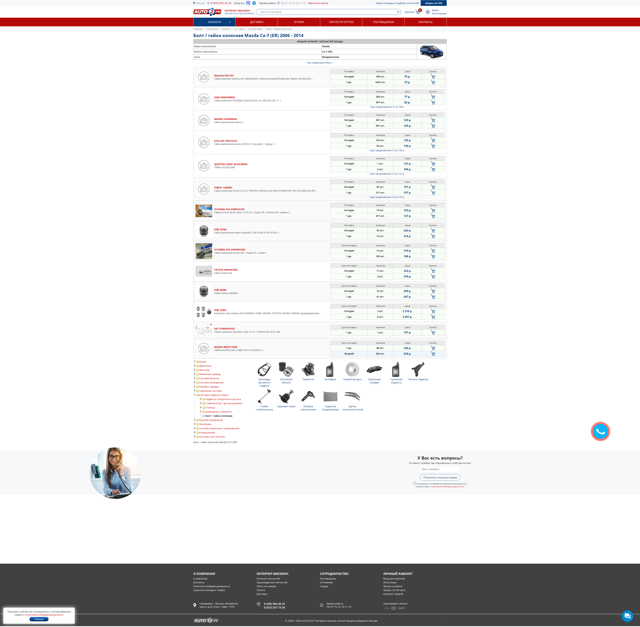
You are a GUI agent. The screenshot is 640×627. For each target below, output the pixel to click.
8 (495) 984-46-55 (221, 3)
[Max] (248, 4)
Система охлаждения (211, 382)
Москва (200, 3)
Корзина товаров (393, 593)
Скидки (324, 586)
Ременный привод (209, 374)
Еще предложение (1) (387, 106)
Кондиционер (207, 432)
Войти (435, 10)
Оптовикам (326, 582)
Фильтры (204, 370)
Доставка (256, 22)
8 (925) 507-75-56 (274, 607)
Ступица (210, 407)
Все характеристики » (320, 62)
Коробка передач (209, 386)
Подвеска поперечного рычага (223, 399)
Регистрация (439, 13)
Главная (198, 29)
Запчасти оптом (341, 22)
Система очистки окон (212, 436)
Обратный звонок (318, 3)
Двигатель (205, 365)
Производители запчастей (272, 582)
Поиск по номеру (266, 586)
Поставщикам (383, 22)
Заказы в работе (392, 586)
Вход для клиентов (394, 578)
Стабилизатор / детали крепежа (223, 403)
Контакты (425, 22)
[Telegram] (254, 4)
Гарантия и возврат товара (209, 590)
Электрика (205, 424)
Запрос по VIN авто (394, 590)
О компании (200, 578)
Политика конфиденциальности (211, 586)
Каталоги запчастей (268, 578)
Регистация (389, 582)
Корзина (409, 12)
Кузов (202, 361)
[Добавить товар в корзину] (433, 76)
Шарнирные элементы (218, 411)
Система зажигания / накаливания (219, 428)
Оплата (299, 22)
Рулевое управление (211, 420)
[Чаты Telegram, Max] (627, 616)
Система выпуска (209, 378)
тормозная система (210, 390)
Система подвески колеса (214, 395)
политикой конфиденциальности (447, 486)
